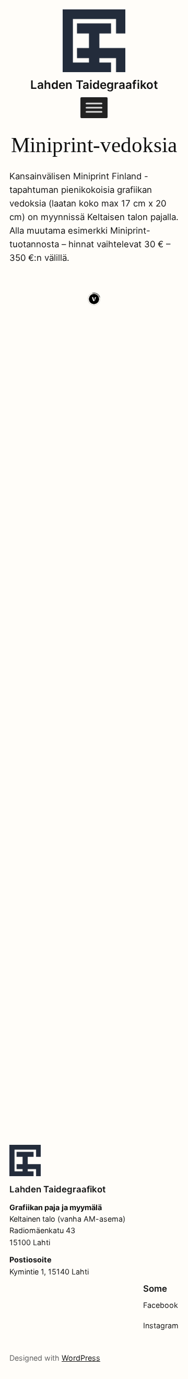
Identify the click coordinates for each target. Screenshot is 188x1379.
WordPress (81, 1357)
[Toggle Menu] (94, 108)
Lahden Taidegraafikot (94, 84)
